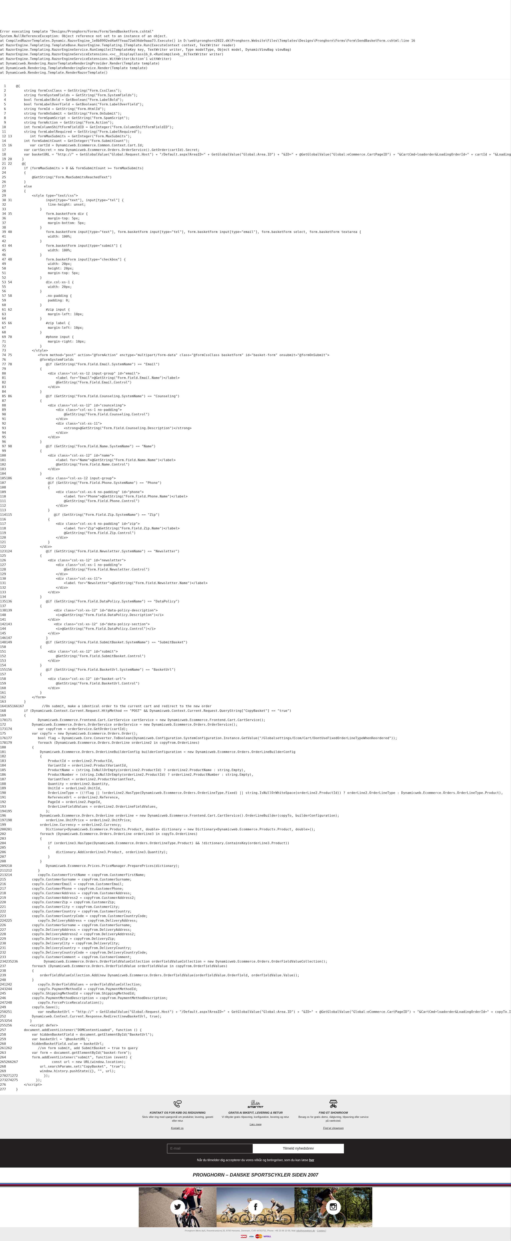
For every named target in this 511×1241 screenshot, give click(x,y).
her (311, 1160)
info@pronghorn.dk (305, 1230)
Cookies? (321, 1230)
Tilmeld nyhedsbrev (298, 1148)
